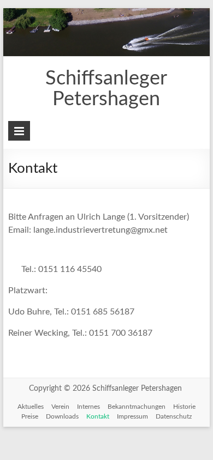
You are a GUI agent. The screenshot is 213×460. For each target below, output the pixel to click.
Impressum (132, 416)
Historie (184, 406)
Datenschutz (174, 416)
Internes (88, 406)
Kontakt (97, 416)
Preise (29, 416)
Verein (60, 406)
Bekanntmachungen (136, 406)
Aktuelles (30, 406)
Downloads (62, 416)
